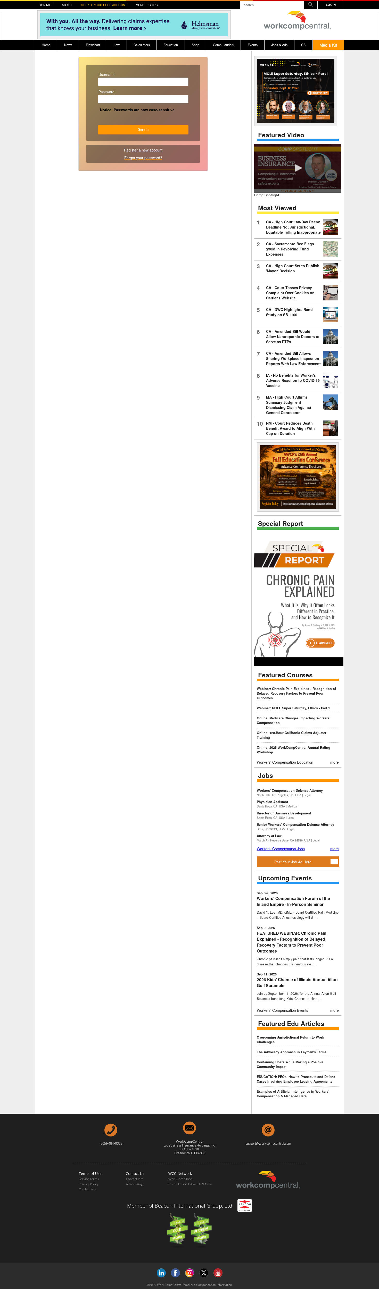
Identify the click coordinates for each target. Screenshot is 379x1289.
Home (46, 45)
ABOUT (67, 5)
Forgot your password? (143, 157)
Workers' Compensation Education (285, 762)
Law (117, 45)
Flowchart (93, 45)
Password (106, 91)
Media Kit (328, 45)
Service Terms (89, 1179)
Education (170, 45)
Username (107, 74)
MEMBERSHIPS (147, 5)
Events (253, 45)
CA (303, 45)
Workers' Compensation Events (282, 1010)
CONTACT (46, 5)
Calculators (142, 45)
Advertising (134, 1184)
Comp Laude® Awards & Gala (190, 1184)
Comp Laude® (223, 45)
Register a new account (143, 150)
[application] (297, 168)
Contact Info (135, 1179)
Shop (195, 45)
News (68, 45)
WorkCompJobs (180, 1179)
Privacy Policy (88, 1184)
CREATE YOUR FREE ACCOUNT (104, 5)
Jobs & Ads (279, 45)
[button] (297, 168)
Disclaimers (87, 1189)
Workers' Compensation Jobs (281, 848)
